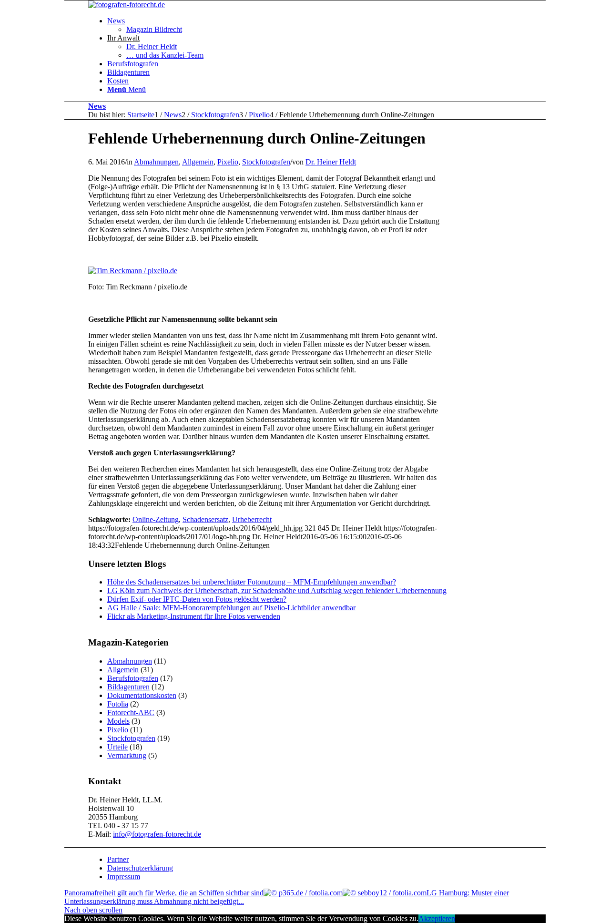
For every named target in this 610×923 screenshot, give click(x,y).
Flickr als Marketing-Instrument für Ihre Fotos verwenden (193, 616)
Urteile (117, 747)
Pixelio (227, 162)
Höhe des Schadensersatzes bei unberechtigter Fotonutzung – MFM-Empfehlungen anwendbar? (251, 582)
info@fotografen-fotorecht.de (157, 834)
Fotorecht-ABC (130, 712)
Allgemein (198, 162)
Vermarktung (126, 755)
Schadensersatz (205, 519)
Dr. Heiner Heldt (330, 162)
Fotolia (117, 704)
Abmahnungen (156, 162)
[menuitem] (338, 25)
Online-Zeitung (155, 519)
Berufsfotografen (132, 678)
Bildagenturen (128, 687)
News (97, 106)
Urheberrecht (252, 519)
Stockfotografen (266, 162)
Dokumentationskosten (141, 695)
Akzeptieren (436, 918)
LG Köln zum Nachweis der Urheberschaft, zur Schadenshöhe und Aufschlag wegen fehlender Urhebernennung (277, 590)
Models (118, 721)
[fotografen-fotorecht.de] (126, 4)
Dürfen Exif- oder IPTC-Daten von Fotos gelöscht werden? (196, 599)
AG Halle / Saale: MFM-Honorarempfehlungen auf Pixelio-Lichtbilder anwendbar (231, 608)
